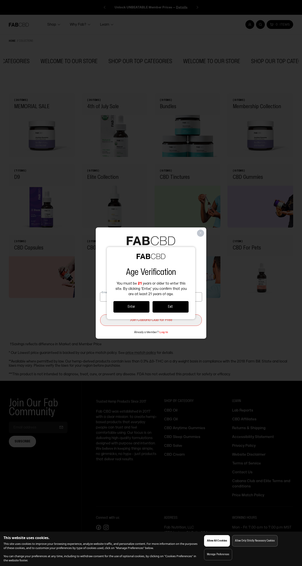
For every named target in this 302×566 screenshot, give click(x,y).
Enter (131, 306)
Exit (170, 306)
